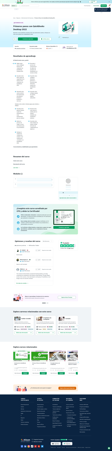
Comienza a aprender (28, 39)
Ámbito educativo (24, 424)
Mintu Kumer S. (24, 259)
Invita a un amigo (83, 421)
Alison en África (40, 424)
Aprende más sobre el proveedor (68, 198)
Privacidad (59, 447)
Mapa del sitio (87, 447)
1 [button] (43, 304)
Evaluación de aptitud (71, 415)
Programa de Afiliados (84, 406)
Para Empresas (87, 5)
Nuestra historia (40, 404)
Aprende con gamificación (85, 419)
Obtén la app (62, 297)
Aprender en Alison (41, 417)
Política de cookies (81, 447)
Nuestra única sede (41, 411)
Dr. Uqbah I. (23, 250)
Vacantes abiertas (41, 413)
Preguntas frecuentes (38, 439)
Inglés (22, 413)
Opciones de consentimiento (71, 447)
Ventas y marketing (25, 422)
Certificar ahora (46, 39)
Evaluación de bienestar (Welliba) (71, 418)
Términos (63, 447)
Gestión (22, 406)
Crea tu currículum (70, 404)
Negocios (18, 18)
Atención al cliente (38, 441)
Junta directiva (40, 406)
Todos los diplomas (56, 409)
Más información (18, 373)
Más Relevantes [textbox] (46, 241)
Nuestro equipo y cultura (42, 409)
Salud (22, 420)
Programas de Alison (41, 426)
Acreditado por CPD (71, 48)
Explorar (13, 5)
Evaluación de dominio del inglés (71, 425)
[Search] (20, 6)
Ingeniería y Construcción (26, 411)
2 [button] (46, 304)
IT (21, 415)
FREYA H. (22, 269)
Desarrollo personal (25, 404)
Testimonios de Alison (57, 415)
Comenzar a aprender (25, 373)
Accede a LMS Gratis (84, 404)
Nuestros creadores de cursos (43, 415)
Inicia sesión (96, 5)
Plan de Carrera (69, 410)
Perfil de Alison (83, 409)
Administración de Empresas (27, 18)
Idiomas (22, 409)
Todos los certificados (57, 406)
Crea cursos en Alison (84, 411)
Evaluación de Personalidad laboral (71, 421)
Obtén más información (22, 332)
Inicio (14, 18)
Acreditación (55, 404)
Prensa (38, 422)
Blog (38, 420)
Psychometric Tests (70, 412)
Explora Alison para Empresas (67, 388)
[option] (45, 297)
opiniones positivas (20, 48)
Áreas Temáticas (56, 420)
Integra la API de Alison (84, 417)
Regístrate (103, 5)
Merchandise (82, 432)
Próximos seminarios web (85, 429)
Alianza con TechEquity (84, 423)
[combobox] (47, 241)
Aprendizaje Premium (57, 423)
